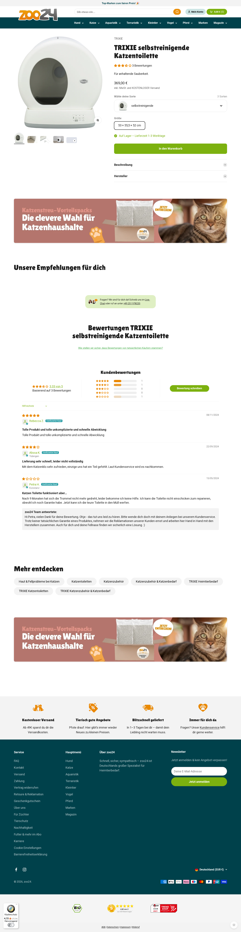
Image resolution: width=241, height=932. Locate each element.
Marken (203, 22)
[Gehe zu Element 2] (32, 140)
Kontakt (19, 767)
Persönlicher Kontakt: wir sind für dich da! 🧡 (120, 3)
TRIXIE (118, 38)
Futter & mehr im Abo (27, 834)
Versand (19, 774)
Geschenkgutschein (27, 801)
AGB (103, 927)
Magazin (219, 22)
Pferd (186, 22)
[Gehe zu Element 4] (58, 140)
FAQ (16, 761)
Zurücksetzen (163, 11)
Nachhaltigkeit (23, 827)
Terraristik (133, 22)
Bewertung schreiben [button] (189, 388)
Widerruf (136, 927)
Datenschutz (113, 927)
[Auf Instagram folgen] (24, 869)
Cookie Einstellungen (27, 848)
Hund (77, 22)
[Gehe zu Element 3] (45, 140)
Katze (93, 22)
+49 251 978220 (131, 303)
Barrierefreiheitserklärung (30, 854)
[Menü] (17, 905)
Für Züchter (21, 814)
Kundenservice (210, 727)
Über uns (20, 807)
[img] (31, 415)
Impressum (125, 927)
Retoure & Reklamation (28, 794)
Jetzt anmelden (199, 781)
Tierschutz (21, 821)
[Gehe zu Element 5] (71, 140)
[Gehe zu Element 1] (19, 138)
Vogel (170, 22)
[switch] (11, 925)
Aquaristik (111, 22)
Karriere (19, 841)
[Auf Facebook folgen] (16, 869)
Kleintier (153, 22)
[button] (123, 65)
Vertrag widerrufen (26, 787)
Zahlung (19, 781)
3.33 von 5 (56, 386)
